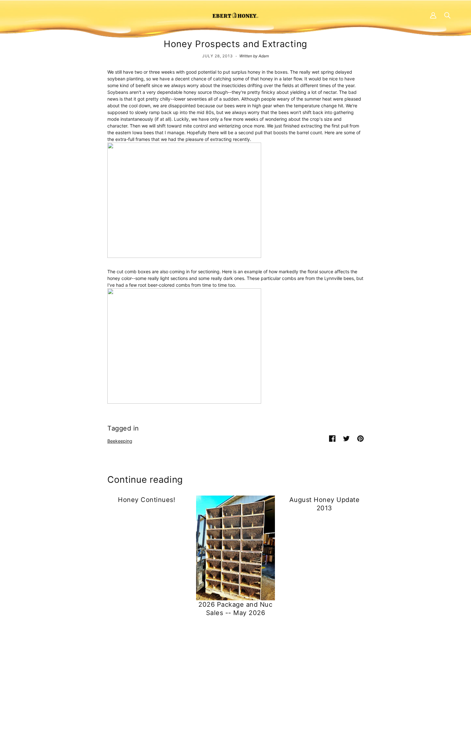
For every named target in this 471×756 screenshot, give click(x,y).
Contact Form (111, 675)
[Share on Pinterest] (360, 438)
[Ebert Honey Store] (235, 15)
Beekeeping (119, 441)
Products (234, 675)
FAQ (229, 681)
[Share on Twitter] (346, 438)
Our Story (235, 688)
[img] (100, 709)
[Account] (433, 15)
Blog (229, 695)
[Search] (447, 15)
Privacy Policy (359, 675)
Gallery (232, 701)
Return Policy (358, 681)
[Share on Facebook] (332, 438)
